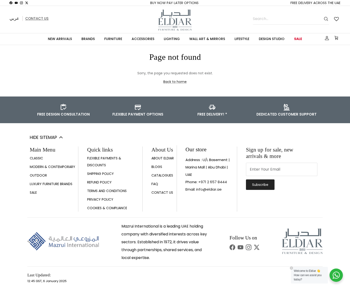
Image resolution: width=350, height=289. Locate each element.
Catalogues (162, 175)
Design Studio (272, 38)
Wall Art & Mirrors (207, 38)
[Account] (326, 38)
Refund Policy (99, 182)
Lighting (172, 38)
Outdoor (38, 175)
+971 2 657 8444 (212, 181)
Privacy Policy (100, 199)
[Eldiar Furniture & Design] (175, 20)
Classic (36, 158)
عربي (14, 18)
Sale (298, 38)
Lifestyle (242, 38)
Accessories (143, 38)
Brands (88, 38)
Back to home (175, 81)
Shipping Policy (100, 173)
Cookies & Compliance (107, 208)
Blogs (156, 166)
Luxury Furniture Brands (51, 184)
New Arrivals (60, 38)
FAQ (154, 184)
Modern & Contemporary (52, 166)
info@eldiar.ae (209, 189)
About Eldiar (162, 158)
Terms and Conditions (107, 190)
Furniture (113, 38)
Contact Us (37, 18)
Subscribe (260, 184)
